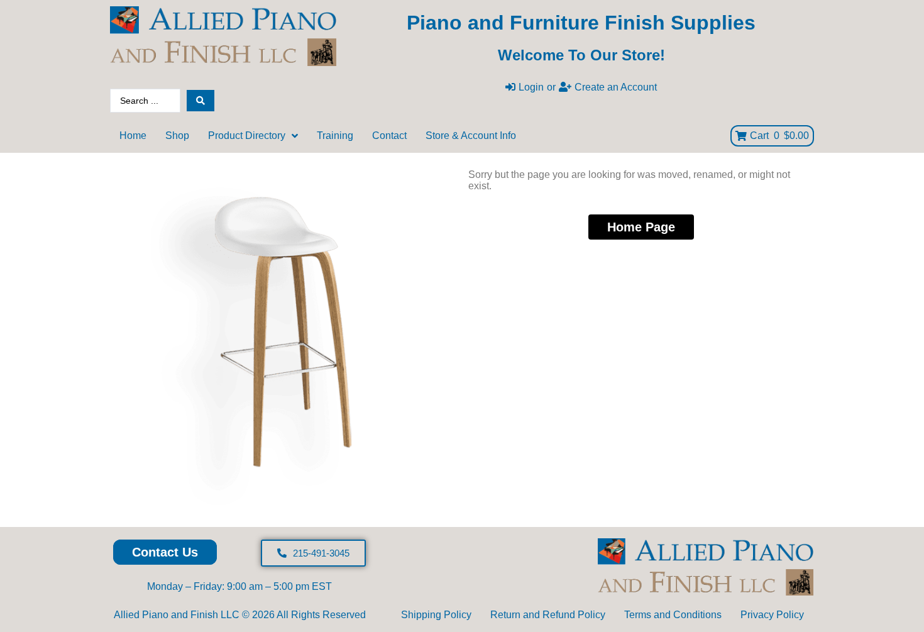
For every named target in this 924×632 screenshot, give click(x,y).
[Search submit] (200, 100)
